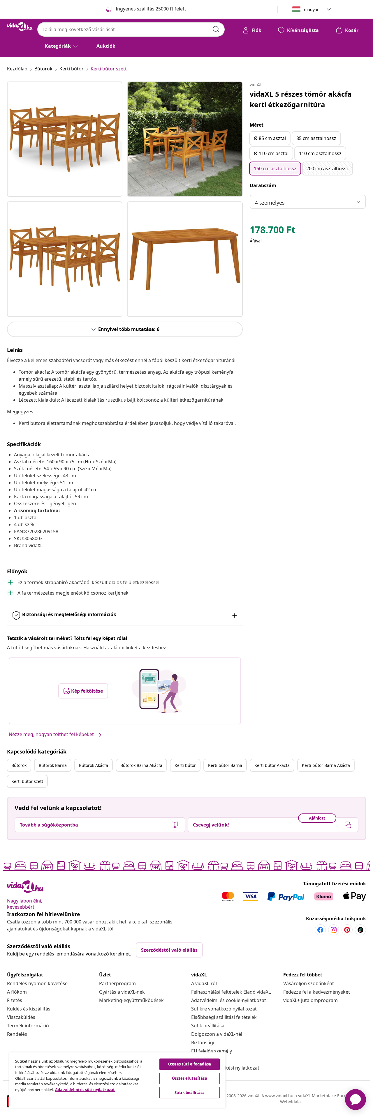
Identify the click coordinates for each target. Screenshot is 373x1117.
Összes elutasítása (189, 1078)
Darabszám (263, 185)
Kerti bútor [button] (185, 765)
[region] (117, 1080)
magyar (311, 9)
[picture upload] (159, 691)
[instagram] (334, 930)
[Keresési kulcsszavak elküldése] (216, 29)
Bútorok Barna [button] (53, 765)
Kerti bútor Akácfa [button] (272, 765)
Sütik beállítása (207, 1025)
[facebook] (320, 930)
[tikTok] (360, 930)
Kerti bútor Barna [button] (225, 765)
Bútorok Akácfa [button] (93, 765)
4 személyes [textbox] (270, 202)
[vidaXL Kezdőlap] (20, 26)
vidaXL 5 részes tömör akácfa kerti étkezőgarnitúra (301, 99)
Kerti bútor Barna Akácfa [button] (326, 765)
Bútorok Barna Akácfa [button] (141, 765)
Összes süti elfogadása (189, 1064)
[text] (272, 231)
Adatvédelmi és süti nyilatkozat (85, 1089)
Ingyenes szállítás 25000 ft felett (151, 9)
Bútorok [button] (19, 765)
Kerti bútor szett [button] (27, 781)
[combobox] (131, 29)
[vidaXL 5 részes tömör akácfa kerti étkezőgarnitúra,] (65, 139)
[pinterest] (347, 930)
